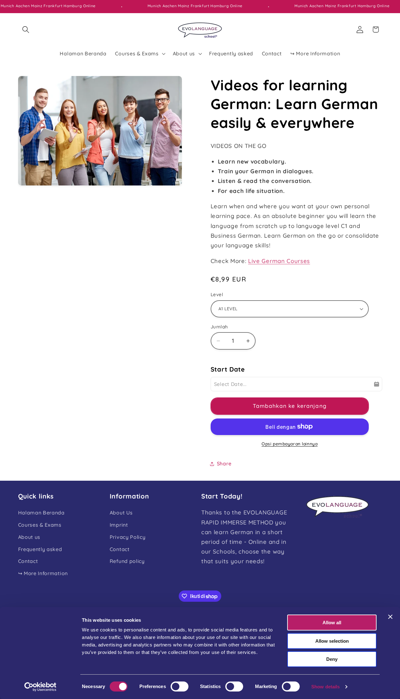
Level (217, 294)
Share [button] (224, 463)
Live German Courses (279, 261)
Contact (28, 561)
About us (29, 537)
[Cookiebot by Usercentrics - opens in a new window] (40, 686)
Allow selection (332, 641)
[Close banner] (390, 617)
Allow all (331, 622)
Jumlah (219, 327)
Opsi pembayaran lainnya (290, 443)
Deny (332, 659)
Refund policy (127, 561)
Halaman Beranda (41, 512)
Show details (325, 686)
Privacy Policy (128, 537)
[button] (26, 30)
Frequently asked (40, 549)
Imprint (119, 525)
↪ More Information (43, 573)
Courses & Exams (40, 525)
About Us (121, 512)
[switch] (179, 686)
